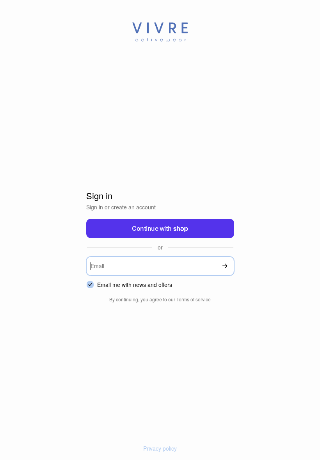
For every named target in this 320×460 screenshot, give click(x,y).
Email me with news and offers (134, 284)
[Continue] (224, 266)
